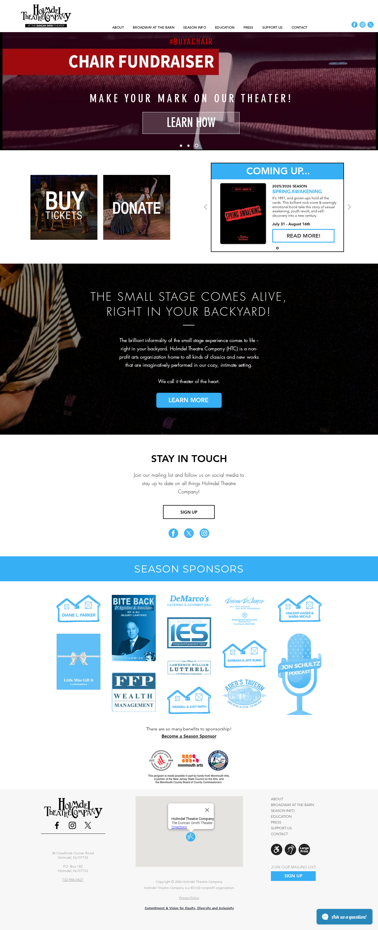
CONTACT (279, 834)
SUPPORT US (281, 828)
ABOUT (277, 799)
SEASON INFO (283, 811)
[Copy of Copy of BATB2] (181, 145)
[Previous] (8, 90)
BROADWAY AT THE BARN (292, 805)
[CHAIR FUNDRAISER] (196, 145)
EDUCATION (281, 816)
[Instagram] (72, 825)
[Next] (370, 90)
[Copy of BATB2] (188, 145)
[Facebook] (57, 825)
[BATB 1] (277, 248)
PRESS (276, 822)
